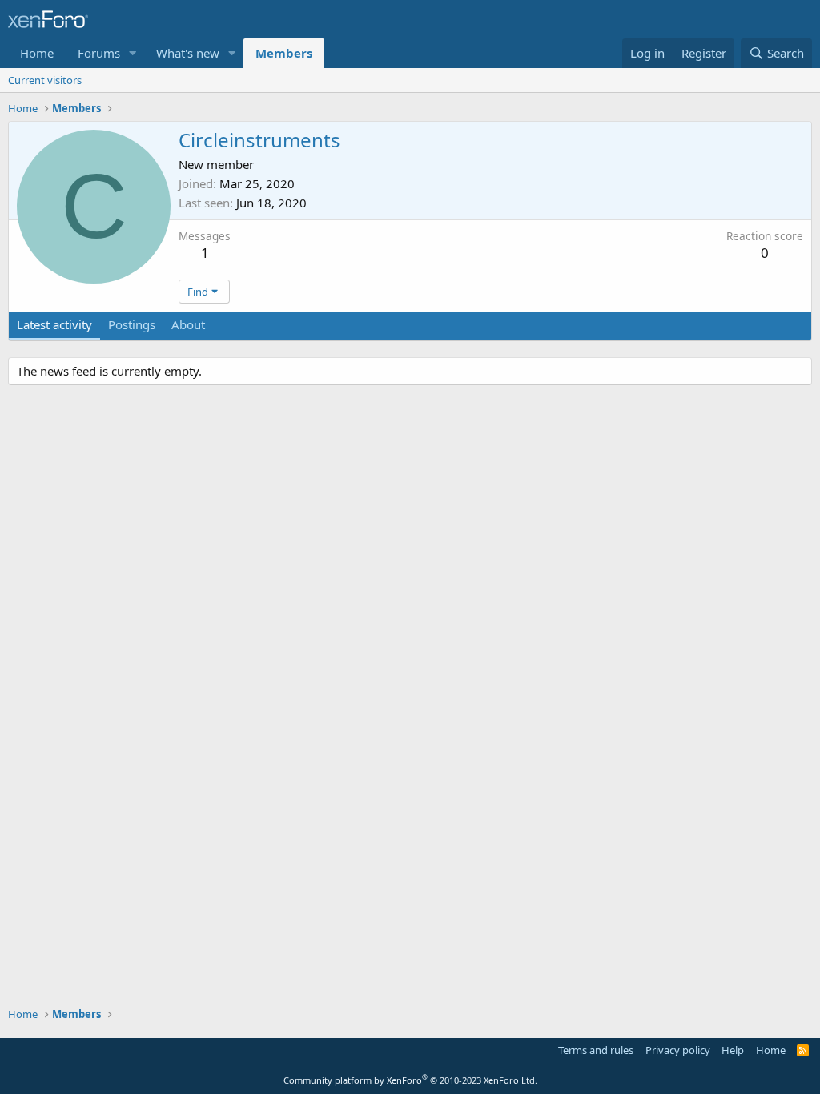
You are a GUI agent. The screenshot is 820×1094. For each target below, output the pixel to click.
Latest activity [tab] (54, 324)
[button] (133, 53)
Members (283, 53)
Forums (99, 53)
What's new (187, 53)
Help (733, 1050)
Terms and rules (595, 1050)
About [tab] (188, 324)
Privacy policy (677, 1050)
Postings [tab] (131, 324)
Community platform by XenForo (410, 1080)
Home (37, 53)
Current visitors (45, 80)
